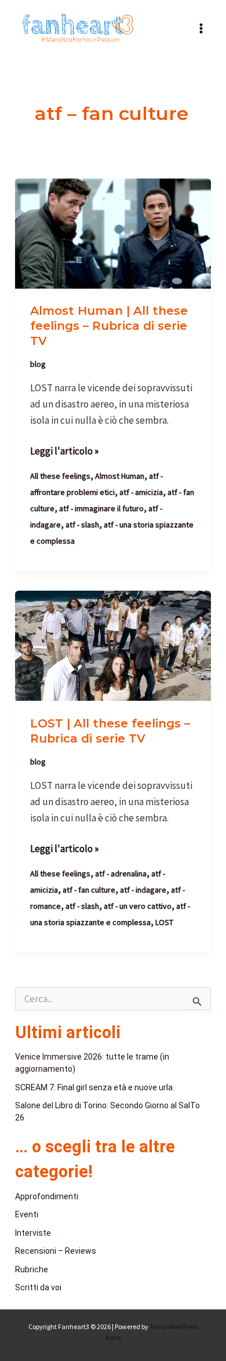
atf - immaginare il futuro (101, 508)
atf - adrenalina (121, 873)
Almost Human (119, 476)
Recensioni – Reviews (55, 1251)
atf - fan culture (89, 890)
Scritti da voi (38, 1287)
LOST (164, 922)
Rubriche (31, 1269)
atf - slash (82, 524)
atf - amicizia (141, 492)
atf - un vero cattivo (138, 906)
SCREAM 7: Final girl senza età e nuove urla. (94, 1087)
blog (38, 364)
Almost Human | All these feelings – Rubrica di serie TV (109, 326)
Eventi (26, 1214)
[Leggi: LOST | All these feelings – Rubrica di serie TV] (113, 645)
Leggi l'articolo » (64, 450)
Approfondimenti (46, 1196)
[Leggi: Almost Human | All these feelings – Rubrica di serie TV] (113, 232)
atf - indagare (143, 890)
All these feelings (60, 476)
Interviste (33, 1233)
